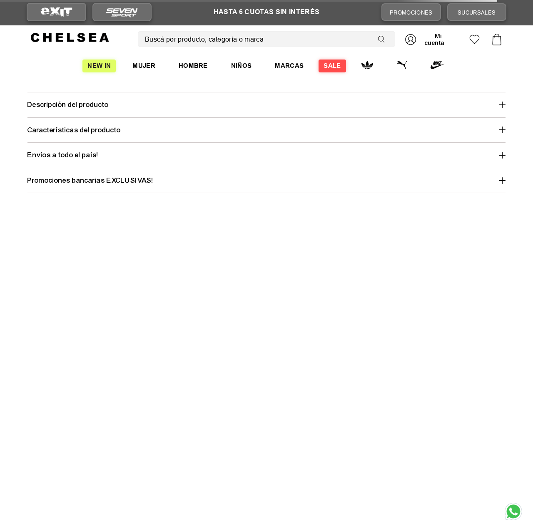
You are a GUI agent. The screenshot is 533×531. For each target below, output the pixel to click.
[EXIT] (56, 12)
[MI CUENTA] (428, 39)
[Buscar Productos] (383, 39)
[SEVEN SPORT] (122, 12)
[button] (266, 104)
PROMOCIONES (411, 12)
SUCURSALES (477, 12)
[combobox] (266, 39)
